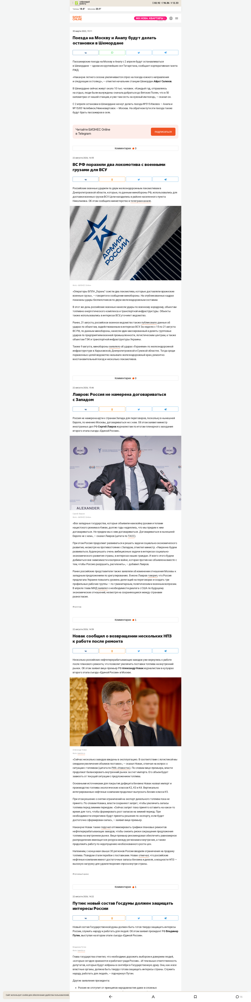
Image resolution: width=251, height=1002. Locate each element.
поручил (106, 827)
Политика (77, 607)
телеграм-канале (140, 200)
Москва (91, 9)
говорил (152, 575)
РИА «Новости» (121, 767)
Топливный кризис (81, 874)
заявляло (114, 346)
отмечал (144, 855)
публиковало (149, 322)
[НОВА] (149, 18)
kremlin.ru (81, 753)
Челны (76, 9)
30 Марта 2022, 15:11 (82, 31)
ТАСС (131, 535)
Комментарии (125, 148)
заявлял (103, 588)
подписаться (163, 131)
